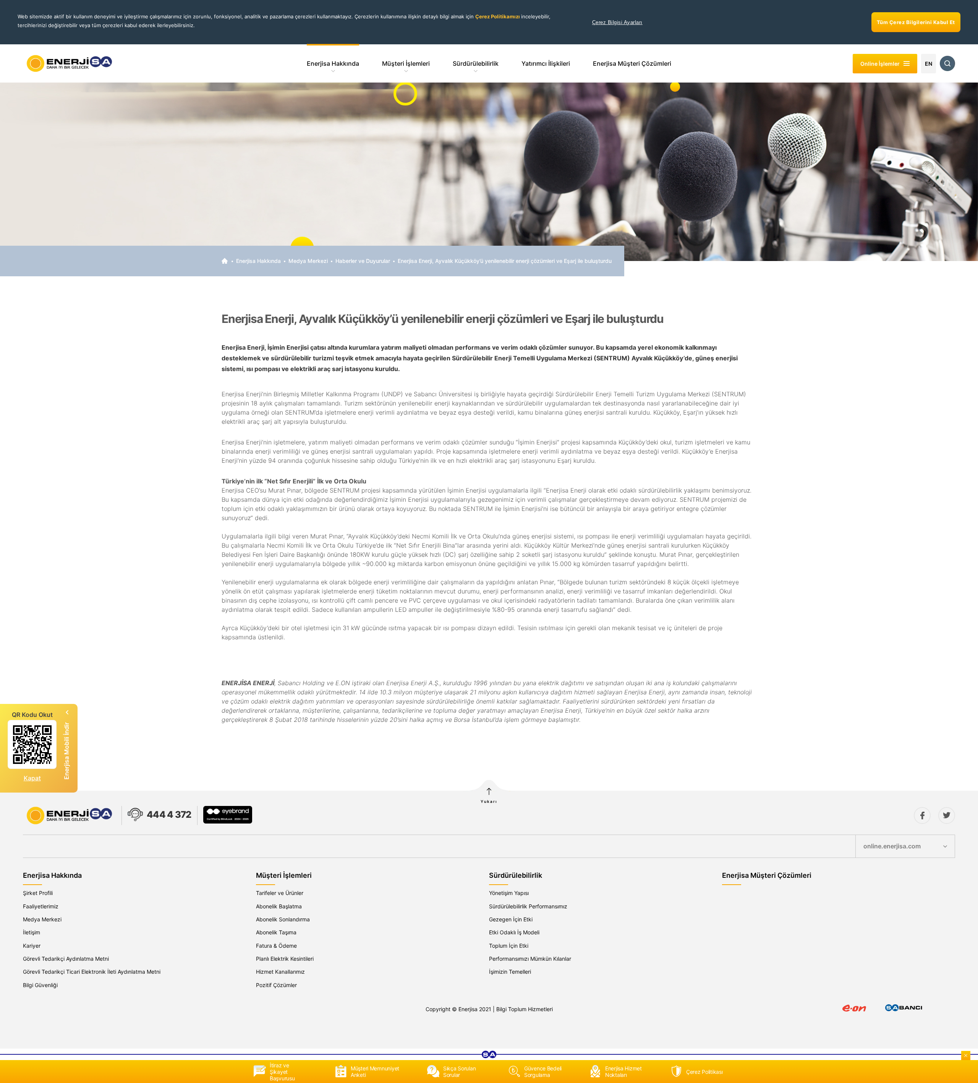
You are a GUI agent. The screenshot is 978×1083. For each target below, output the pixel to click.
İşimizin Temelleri (510, 971)
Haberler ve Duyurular (362, 261)
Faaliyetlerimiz (40, 906)
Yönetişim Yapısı (509, 893)
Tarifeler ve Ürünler (279, 893)
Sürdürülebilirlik (476, 63)
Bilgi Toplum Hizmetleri (524, 1009)
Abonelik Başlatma (279, 906)
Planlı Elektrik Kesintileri (285, 958)
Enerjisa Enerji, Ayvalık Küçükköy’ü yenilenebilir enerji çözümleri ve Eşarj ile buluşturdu (505, 261)
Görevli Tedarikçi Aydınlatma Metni (66, 958)
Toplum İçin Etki (508, 945)
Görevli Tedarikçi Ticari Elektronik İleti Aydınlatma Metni (91, 971)
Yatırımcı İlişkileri (545, 63)
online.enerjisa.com (892, 846)
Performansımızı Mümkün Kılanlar (530, 958)
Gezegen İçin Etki (511, 919)
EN (928, 63)
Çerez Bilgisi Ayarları (617, 22)
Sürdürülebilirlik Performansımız (528, 906)
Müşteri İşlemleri (406, 63)
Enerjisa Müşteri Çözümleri (632, 63)
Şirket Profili (38, 893)
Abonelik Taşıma (276, 932)
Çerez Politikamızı (498, 16)
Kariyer (31, 945)
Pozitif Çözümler (276, 985)
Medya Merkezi (308, 261)
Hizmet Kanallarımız (280, 971)
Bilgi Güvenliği (40, 985)
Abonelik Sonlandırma (283, 919)
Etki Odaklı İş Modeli (514, 932)
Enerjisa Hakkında (333, 63)
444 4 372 (169, 814)
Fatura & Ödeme (276, 945)
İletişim (31, 932)
